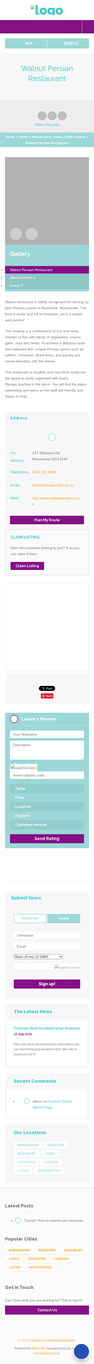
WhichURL (39, 1348)
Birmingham (28, 1145)
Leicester (26, 1162)
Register (30, 918)
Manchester (49, 1171)
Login (88, 26)
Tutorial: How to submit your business (53, 1220)
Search (70, 43)
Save (49, 696)
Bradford (55, 1145)
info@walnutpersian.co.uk (52, 485)
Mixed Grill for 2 (22, 278)
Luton (23, 1171)
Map (29, 43)
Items (23, 137)
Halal (58, 137)
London (51, 1162)
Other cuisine (74, 137)
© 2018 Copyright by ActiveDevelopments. (47, 1340)
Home (10, 137)
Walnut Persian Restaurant (31, 270)
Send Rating (47, 838)
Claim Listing (27, 566)
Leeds (49, 1153)
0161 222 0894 (44, 472)
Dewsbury (27, 1153)
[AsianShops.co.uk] (47, 10)
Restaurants (42, 137)
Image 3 (16, 285)
